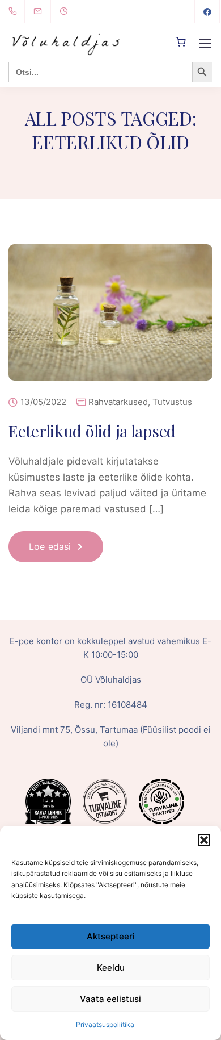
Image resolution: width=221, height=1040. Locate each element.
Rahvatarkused (118, 402)
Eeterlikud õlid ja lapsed (92, 430)
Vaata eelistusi (110, 998)
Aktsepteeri (111, 936)
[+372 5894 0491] (15, 11)
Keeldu (111, 967)
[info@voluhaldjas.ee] (45, 11)
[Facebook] (207, 11)
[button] (204, 840)
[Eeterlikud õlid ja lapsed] (110, 320)
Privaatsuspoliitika (105, 1024)
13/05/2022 (43, 402)
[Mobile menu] (205, 43)
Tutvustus (172, 402)
